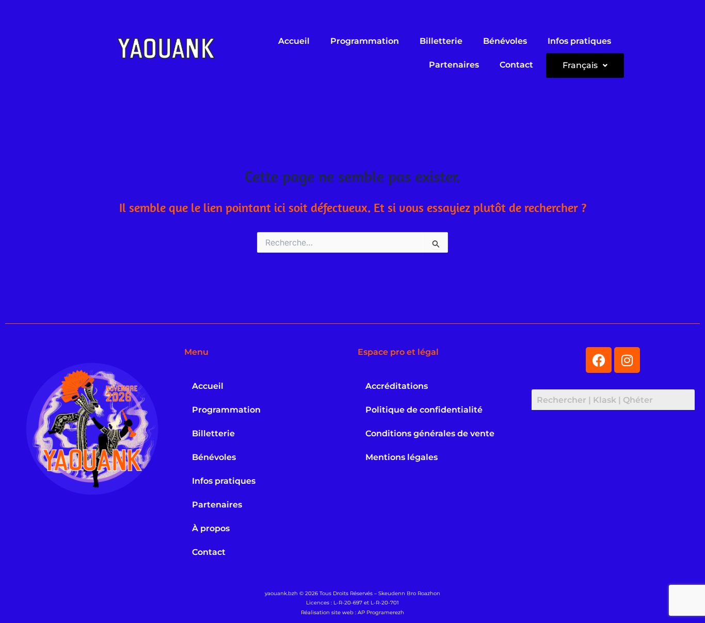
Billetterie (441, 41)
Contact (516, 65)
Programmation (364, 41)
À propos (211, 528)
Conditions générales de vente (429, 433)
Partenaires (454, 65)
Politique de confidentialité (424, 410)
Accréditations (396, 386)
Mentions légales (401, 457)
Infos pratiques (579, 41)
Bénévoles (505, 41)
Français (580, 65)
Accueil (294, 41)
